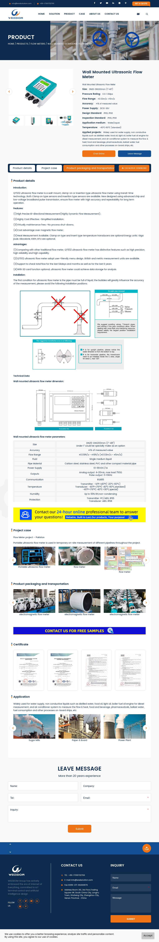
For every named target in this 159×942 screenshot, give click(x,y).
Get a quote (141, 3)
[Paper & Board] (79, 726)
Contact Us (112, 14)
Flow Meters (38, 43)
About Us (94, 14)
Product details (22, 168)
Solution (54, 14)
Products (22, 43)
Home (41, 14)
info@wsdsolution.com (20, 3)
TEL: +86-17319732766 (74, 875)
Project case (49, 168)
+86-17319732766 (45, 3)
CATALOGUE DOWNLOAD (134, 168)
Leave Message (135, 153)
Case (82, 14)
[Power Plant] (125, 726)
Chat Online (98, 153)
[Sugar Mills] (34, 726)
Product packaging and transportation (91, 168)
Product (69, 14)
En (138, 14)
